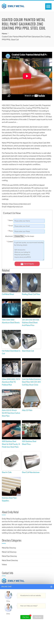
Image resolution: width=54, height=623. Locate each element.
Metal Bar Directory (9, 548)
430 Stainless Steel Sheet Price (29, 442)
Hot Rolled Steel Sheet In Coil (11, 352)
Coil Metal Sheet (8, 294)
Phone (10, 231)
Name (10, 220)
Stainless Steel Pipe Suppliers (9, 499)
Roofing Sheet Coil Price (31, 294)
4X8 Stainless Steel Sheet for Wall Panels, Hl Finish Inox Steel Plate (11, 444)
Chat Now (26, 616)
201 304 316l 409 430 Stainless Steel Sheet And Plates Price (30, 323)
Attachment (9, 236)
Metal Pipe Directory (9, 556)
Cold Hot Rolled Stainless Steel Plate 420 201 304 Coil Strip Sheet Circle (31, 382)
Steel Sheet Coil (28, 351)
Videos (4, 564)
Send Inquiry (29, 264)
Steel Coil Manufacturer (30, 472)
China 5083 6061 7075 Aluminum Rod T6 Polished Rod (11, 382)
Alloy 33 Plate (27, 410)
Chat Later (38, 617)
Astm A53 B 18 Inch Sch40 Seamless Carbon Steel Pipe (11, 413)
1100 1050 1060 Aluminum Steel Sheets (10, 321)
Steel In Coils (6, 472)
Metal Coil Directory (9, 552)
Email (10, 226)
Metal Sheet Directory (10, 560)
